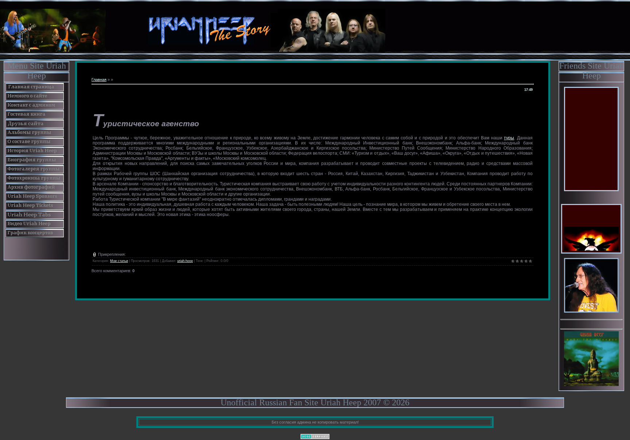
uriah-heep (185, 261)
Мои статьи (119, 261)
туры (509, 137)
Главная (99, 79)
